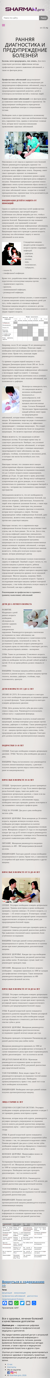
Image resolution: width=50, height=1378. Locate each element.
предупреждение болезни (13, 1299)
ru (47, 27)
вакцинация (7, 1293)
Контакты (11, 1367)
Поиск (43, 18)
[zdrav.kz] (25, 9)
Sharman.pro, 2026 (17, 1375)
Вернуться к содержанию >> (23, 1283)
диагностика (32, 1296)
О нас (10, 1364)
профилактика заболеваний (13, 1296)
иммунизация (20, 1293)
